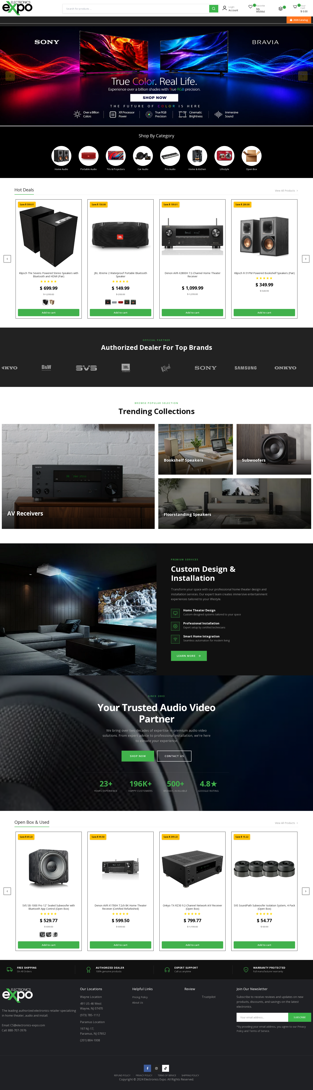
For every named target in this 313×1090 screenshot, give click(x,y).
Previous (10, 76)
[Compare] (280, 9)
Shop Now (138, 756)
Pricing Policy (140, 997)
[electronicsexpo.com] (17, 14)
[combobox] (135, 8)
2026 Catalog (300, 20)
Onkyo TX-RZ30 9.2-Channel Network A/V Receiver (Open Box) (192, 907)
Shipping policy (190, 1075)
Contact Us (174, 756)
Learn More (186, 656)
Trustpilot (209, 997)
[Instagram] (156, 1068)
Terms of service (167, 1075)
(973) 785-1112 (90, 1015)
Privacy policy (144, 1075)
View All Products (285, 190)
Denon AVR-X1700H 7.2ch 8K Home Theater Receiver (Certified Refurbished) (121, 907)
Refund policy (122, 1075)
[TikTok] (165, 1068)
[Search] (213, 8)
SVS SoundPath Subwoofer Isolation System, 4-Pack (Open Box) (264, 907)
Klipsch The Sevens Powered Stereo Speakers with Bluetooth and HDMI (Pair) (48, 275)
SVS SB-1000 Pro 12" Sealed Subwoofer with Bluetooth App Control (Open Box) (48, 907)
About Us (137, 1002)
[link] (156, 76)
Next (303, 76)
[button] (48, 281)
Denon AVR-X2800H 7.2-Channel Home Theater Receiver (192, 275)
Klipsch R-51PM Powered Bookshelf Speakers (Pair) (264, 273)
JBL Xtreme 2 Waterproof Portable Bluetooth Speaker (120, 275)
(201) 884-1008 (90, 1040)
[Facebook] (147, 1068)
